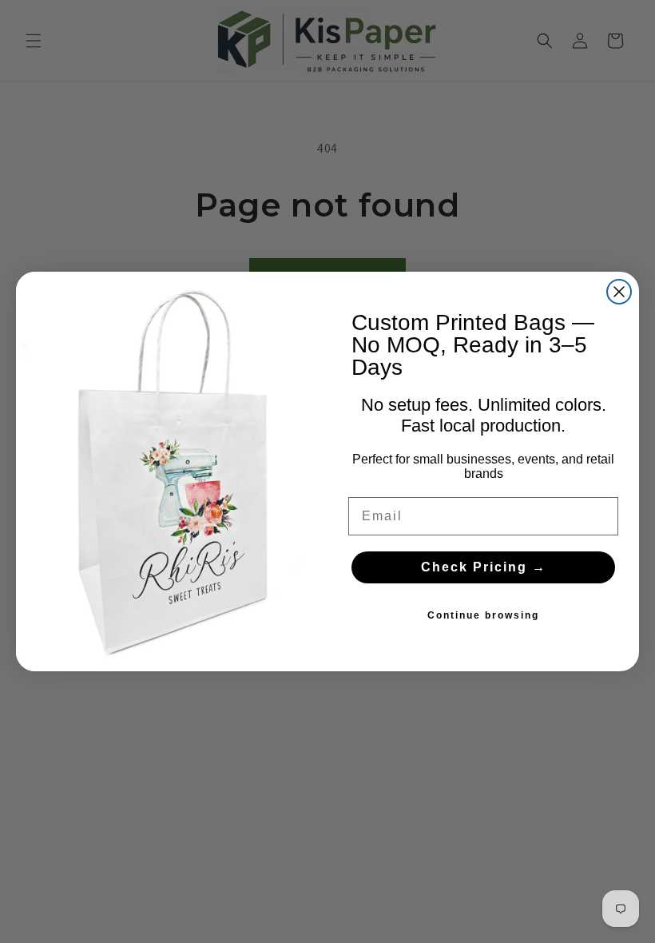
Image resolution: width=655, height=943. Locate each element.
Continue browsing (483, 615)
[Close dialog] (619, 292)
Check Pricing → (483, 567)
